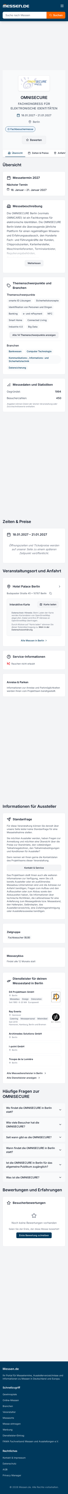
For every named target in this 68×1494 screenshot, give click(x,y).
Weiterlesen (34, 263)
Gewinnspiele (10, 1394)
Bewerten (36, 140)
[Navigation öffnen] (62, 6)
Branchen (8, 1406)
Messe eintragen (12, 1423)
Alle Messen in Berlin (32, 640)
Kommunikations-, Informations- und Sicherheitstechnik (29, 359)
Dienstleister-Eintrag (13, 1435)
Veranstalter (9, 1412)
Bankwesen (15, 351)
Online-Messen (11, 1400)
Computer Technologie (39, 351)
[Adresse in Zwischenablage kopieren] (50, 593)
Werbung (8, 1429)
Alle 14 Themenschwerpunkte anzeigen (34, 335)
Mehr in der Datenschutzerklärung (31, 628)
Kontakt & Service (34, 867)
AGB (5, 1469)
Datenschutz (9, 1463)
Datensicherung (17, 367)
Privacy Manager (12, 1475)
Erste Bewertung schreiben (34, 1235)
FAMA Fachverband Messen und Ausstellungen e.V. (31, 1441)
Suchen (58, 15)
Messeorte (8, 1417)
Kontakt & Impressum (14, 1457)
